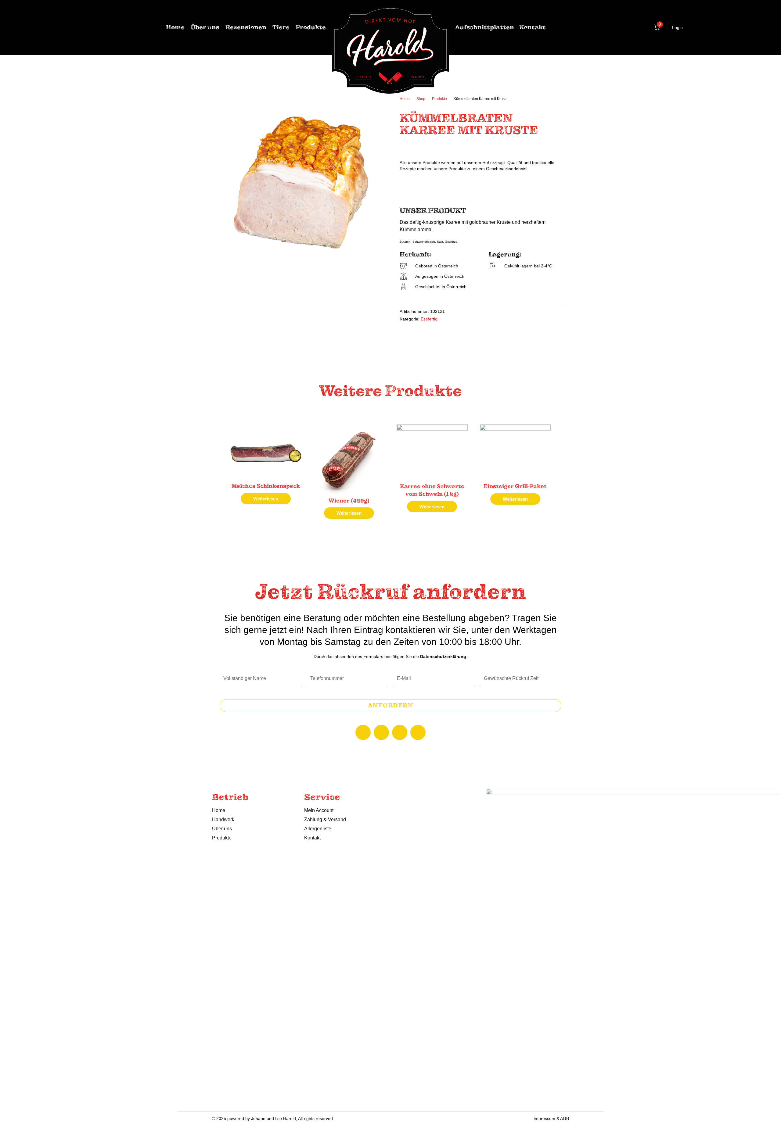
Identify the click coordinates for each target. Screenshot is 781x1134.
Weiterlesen (265, 498)
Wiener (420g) (349, 500)
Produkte (439, 99)
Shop (420, 99)
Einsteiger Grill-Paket (515, 486)
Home (405, 99)
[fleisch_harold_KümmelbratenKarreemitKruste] (302, 183)
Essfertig (429, 319)
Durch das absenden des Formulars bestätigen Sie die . (390, 656)
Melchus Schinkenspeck (266, 486)
